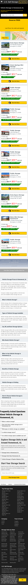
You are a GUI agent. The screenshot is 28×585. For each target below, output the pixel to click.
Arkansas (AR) (4, 533)
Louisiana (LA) (21, 539)
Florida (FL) (20, 534)
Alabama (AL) (4, 532)
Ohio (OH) (3, 552)
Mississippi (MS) (21, 543)
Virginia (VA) (4, 559)
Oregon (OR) (20, 552)
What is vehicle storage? (8, 421)
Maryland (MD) (13, 540)
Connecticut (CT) (4, 534)
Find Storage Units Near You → (9, 574)
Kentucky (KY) (13, 539)
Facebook (16, 522)
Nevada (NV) (4, 546)
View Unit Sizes (15, 58)
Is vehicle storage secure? (9, 432)
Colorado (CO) (21, 533)
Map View (5, 37)
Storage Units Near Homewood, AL (11, 456)
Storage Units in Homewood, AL (10, 452)
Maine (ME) (3, 540)
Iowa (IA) (20, 537)
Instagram (16, 524)
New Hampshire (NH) (13, 547)
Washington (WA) (13, 559)
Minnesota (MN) (13, 543)
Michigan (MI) (4, 543)
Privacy (2, 522)
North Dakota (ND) (21, 550)
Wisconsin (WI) (4, 562)
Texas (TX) (20, 556)
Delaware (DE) (13, 534)
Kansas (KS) (4, 539)
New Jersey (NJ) (21, 546)
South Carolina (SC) (21, 554)
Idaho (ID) (20, 536)
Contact (3, 521)
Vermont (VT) (20, 558)
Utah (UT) (12, 558)
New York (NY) (4, 549)
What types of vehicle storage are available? (13, 429)
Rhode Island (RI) (13, 554)
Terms (2, 524)
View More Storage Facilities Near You (14, 270)
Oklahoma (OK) (13, 552)
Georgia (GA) (4, 536)
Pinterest (16, 525)
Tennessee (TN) (13, 556)
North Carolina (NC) (13, 550)
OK (22, 579)
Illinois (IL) (3, 537)
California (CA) (13, 533)
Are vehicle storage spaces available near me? (14, 435)
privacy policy (13, 582)
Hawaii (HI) (12, 536)
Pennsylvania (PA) (4, 554)
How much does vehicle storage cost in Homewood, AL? (12, 425)
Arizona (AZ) (20, 532)
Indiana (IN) (12, 537)
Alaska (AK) (12, 532)
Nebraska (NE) (21, 545)
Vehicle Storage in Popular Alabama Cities (13, 459)
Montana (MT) (13, 545)
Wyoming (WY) (13, 562)
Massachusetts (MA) (21, 541)
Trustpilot (16, 521)
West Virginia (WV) (21, 560)
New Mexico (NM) (21, 548)
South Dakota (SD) (4, 557)
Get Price (23, 2)
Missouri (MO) (4, 545)
